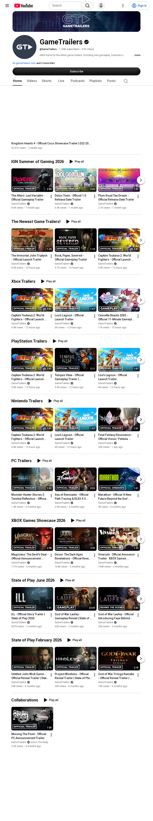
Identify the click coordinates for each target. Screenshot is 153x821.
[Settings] (123, 5)
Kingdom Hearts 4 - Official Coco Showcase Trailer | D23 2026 (51, 143)
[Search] (87, 6)
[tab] (17, 81)
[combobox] (66, 5)
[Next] (141, 180)
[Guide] (7, 5)
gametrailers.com (25, 63)
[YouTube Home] (23, 5)
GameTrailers (18, 204)
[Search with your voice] (101, 6)
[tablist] (76, 81)
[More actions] (51, 197)
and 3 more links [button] (45, 63)
